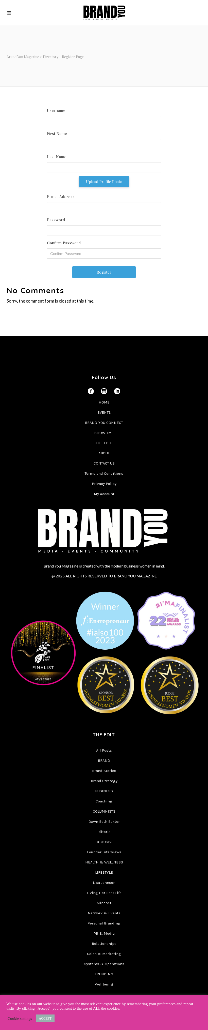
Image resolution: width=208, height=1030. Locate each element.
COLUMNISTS (104, 811)
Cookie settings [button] (20, 1019)
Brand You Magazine (23, 56)
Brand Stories (104, 770)
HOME (104, 402)
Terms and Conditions (104, 473)
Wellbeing (104, 984)
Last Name (56, 156)
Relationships (104, 943)
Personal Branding (104, 923)
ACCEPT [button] (45, 1018)
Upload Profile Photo (104, 181)
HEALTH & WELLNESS (104, 862)
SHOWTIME (104, 432)
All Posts (104, 750)
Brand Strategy (104, 781)
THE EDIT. (104, 443)
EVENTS (104, 412)
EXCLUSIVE (104, 842)
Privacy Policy (104, 483)
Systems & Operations (104, 964)
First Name (57, 133)
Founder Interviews (104, 852)
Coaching (104, 801)
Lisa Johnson (104, 882)
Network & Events (104, 913)
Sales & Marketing (104, 953)
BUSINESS (104, 791)
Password (56, 219)
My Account (104, 493)
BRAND (104, 760)
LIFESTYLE (104, 872)
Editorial (104, 831)
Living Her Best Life (104, 892)
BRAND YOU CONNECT (104, 422)
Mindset (104, 903)
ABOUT (104, 453)
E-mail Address (61, 196)
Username (56, 110)
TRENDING (104, 974)
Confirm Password (64, 242)
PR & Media (104, 933)
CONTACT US (104, 463)
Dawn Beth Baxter (104, 821)
